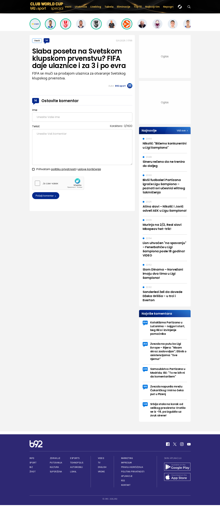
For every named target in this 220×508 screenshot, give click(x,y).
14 (46, 40)
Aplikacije (127, 476)
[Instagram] (182, 444)
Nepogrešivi (170, 6)
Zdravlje (55, 458)
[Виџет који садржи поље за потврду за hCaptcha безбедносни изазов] (58, 183)
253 (145, 343)
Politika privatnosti (133, 471)
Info (32, 458)
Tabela (108, 6)
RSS (123, 480)
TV (99, 462)
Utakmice (81, 6)
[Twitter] (175, 444)
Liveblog (95, 6)
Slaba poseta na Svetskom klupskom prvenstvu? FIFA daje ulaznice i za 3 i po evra (79, 58)
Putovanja (56, 462)
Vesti (68, 6)
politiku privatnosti (63, 169)
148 (145, 404)
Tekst (36, 126)
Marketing (127, 458)
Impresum (126, 462)
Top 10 (138, 6)
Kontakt (126, 485)
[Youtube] (189, 444)
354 (145, 322)
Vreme (101, 471)
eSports (74, 458)
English (102, 467)
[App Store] (177, 477)
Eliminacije (123, 6)
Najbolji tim (152, 6)
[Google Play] (177, 467)
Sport (33, 462)
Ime (34, 110)
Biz (31, 467)
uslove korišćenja (89, 169)
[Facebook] (167, 444)
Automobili (76, 467)
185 (145, 386)
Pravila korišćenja (132, 467)
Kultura (54, 467)
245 (145, 368)
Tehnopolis (76, 462)
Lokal (73, 471)
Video (101, 458)
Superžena (56, 471)
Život (33, 471)
